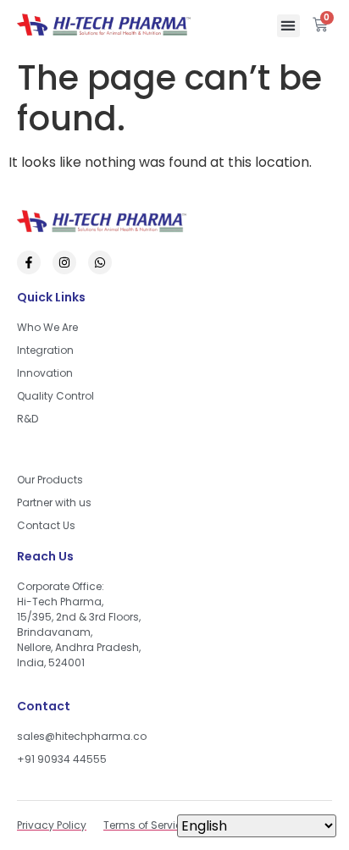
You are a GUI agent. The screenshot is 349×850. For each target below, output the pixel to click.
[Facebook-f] (29, 262)
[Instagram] (64, 262)
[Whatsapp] (100, 262)
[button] (288, 25)
